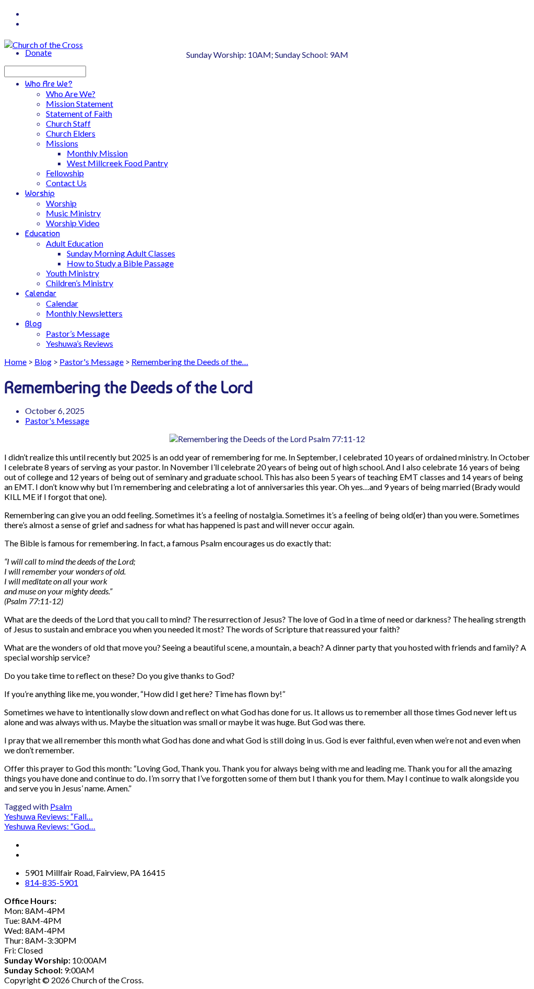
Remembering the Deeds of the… (189, 362)
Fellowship (65, 173)
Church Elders (70, 133)
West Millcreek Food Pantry (117, 163)
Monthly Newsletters (84, 313)
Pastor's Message (91, 362)
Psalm (61, 806)
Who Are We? (70, 94)
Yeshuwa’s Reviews (79, 343)
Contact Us (66, 183)
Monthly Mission (97, 153)
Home (15, 362)
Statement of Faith (79, 113)
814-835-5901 (51, 882)
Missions (62, 143)
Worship (61, 203)
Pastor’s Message (78, 333)
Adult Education (74, 243)
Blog (43, 362)
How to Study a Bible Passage (120, 263)
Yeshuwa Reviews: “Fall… (48, 816)
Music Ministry (73, 213)
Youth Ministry (72, 273)
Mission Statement (79, 103)
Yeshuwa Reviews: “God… (49, 826)
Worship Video (73, 223)
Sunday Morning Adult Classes (121, 253)
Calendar (62, 303)
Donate (38, 52)
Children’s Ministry (79, 283)
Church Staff (68, 123)
